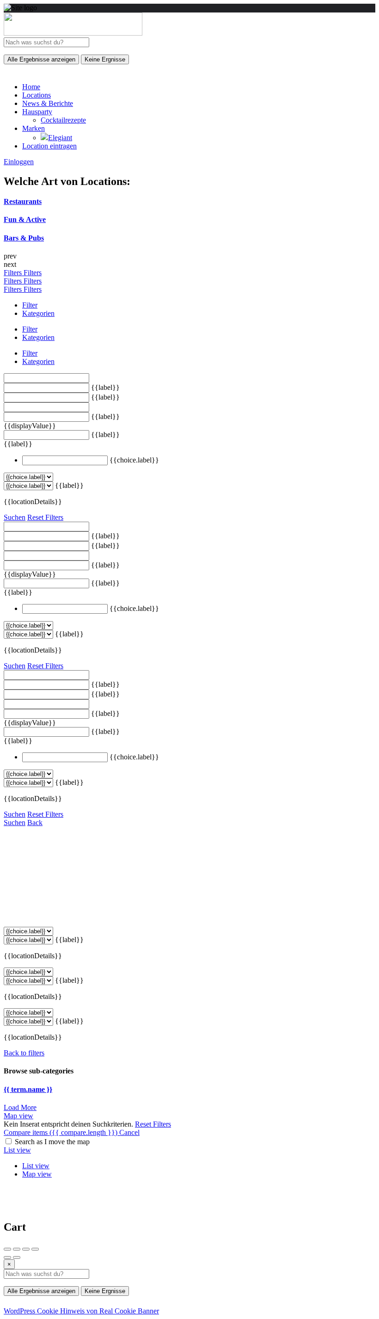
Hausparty (37, 112)
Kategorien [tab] (38, 313)
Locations (36, 95)
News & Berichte (47, 103)
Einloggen (19, 162)
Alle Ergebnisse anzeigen (41, 59)
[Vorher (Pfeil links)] (7, 1257)
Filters (14, 273)
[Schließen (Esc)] (7, 1249)
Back (35, 822)
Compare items (60, 1132)
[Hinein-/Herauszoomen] (35, 1249)
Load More (20, 1107)
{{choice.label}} (134, 460)
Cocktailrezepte (63, 120)
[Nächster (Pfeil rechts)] (16, 1257)
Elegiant (60, 138)
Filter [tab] (29, 305)
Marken (33, 128)
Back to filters (24, 1053)
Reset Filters (45, 517)
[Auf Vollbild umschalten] (26, 1249)
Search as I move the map (52, 1142)
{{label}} (105, 387)
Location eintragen (49, 146)
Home (31, 87)
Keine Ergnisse (105, 59)
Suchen (14, 517)
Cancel (129, 1132)
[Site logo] (73, 33)
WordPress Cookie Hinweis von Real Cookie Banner (81, 1311)
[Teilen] (16, 1249)
